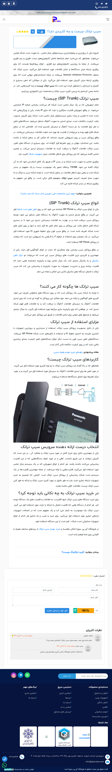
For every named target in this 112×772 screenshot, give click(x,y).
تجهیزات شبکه (35, 154)
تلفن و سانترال (100, 693)
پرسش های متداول (62, 711)
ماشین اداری (64, 693)
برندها (67, 698)
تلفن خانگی (102, 702)
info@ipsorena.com (95, 761)
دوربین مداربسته (99, 716)
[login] (14, 3)
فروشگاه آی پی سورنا (76, 769)
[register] (9, 3)
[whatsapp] (27, 675)
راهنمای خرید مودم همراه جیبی (68, 352)
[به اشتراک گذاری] (33, 31)
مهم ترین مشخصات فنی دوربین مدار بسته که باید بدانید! (48, 193)
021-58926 (13, 756)
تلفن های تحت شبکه (27, 209)
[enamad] (64, 736)
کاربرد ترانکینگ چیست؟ (73, 552)
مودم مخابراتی (101, 711)
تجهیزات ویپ (101, 698)
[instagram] (106, 3)
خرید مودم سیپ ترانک (49, 529)
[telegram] (101, 3)
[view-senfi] (46, 736)
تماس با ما (65, 707)
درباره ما (66, 702)
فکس (104, 707)
